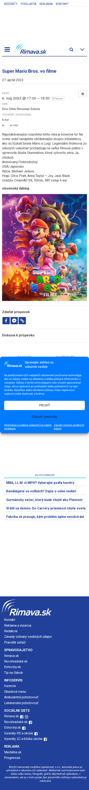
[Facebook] (6, 320)
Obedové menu (15, 692)
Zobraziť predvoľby (44, 416)
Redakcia (10, 631)
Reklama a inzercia (17, 625)
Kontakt (62, 4)
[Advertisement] (44, 564)
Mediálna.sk (13, 752)
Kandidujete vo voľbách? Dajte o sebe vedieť (41, 491)
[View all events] (82, 94)
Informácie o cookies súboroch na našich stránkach (28, 427)
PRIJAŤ (44, 405)
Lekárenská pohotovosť (21, 703)
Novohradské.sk (16, 661)
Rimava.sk (11, 656)
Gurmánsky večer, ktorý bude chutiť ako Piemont (44, 500)
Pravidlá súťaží (15, 642)
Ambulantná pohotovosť (21, 697)
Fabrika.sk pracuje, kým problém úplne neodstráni (45, 517)
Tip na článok (13, 673)
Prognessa (12, 758)
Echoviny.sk (12, 667)
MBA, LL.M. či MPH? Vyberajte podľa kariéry (40, 483)
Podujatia (28, 4)
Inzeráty (11, 4)
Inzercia (10, 686)
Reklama (46, 4)
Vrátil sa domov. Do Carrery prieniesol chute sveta (45, 508)
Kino (15, 125)
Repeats (59, 98)
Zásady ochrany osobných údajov (69, 427)
